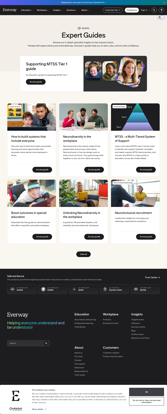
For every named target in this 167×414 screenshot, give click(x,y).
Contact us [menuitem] (132, 10)
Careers (78, 360)
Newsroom (79, 367)
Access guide (38, 81)
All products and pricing (85, 319)
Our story (78, 356)
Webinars (135, 323)
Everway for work (110, 323)
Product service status (113, 356)
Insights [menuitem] (56, 10)
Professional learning (83, 323)
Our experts (79, 364)
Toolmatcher (80, 327)
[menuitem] (113, 10)
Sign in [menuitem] (144, 10)
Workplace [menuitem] (42, 10)
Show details (37, 409)
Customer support (111, 353)
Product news (137, 334)
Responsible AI (81, 371)
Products (107, 319)
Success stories (138, 327)
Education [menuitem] (26, 10)
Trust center (79, 375)
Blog (133, 330)
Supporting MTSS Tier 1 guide (46, 66)
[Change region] (161, 17)
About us (78, 353)
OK (146, 392)
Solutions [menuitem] (71, 10)
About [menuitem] (84, 10)
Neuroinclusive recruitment (133, 213)
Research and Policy (140, 338)
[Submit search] (46, 343)
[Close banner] (164, 2)
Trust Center (151, 277)
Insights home (137, 319)
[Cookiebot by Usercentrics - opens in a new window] (16, 409)
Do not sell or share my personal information (147, 401)
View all (83, 254)
